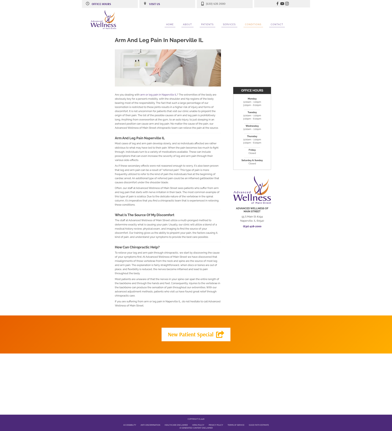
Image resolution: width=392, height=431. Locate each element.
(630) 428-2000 (252, 226)
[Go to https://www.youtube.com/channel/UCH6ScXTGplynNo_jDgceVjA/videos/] (282, 4)
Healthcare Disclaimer (176, 425)
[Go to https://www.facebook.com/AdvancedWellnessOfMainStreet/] (277, 4)
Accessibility (129, 425)
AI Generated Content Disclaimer (196, 428)
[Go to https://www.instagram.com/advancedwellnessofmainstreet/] (287, 4)
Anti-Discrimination (150, 425)
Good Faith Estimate (259, 425)
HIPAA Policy (198, 425)
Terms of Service (236, 425)
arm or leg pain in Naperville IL (158, 94)
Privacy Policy (216, 425)
